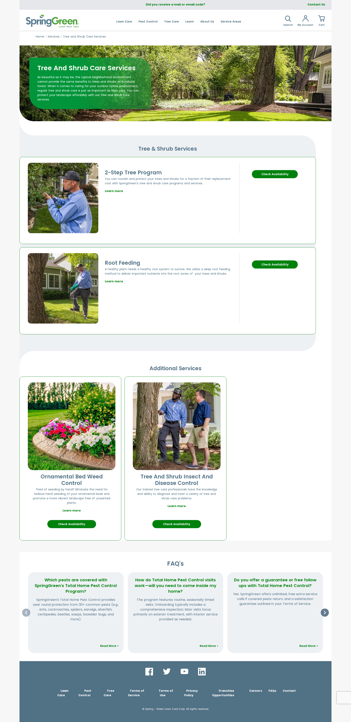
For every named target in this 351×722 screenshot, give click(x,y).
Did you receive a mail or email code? (175, 4)
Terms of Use (166, 693)
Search (288, 25)
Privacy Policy (191, 693)
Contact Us (316, 4)
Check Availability (274, 174)
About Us (207, 21)
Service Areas (231, 21)
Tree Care (171, 21)
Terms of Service (136, 693)
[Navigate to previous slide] (26, 613)
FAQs (272, 691)
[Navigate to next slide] (325, 613)
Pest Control (148, 21)
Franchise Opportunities (223, 693)
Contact (289, 691)
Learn (189, 21)
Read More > (109, 646)
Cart (321, 25)
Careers (255, 691)
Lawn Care (124, 21)
